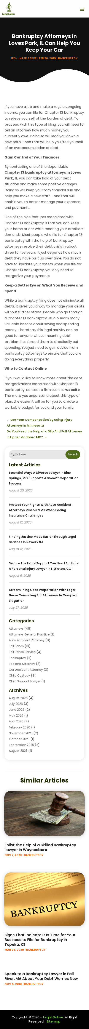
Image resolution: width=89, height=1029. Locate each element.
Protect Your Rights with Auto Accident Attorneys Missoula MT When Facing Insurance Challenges (40, 510)
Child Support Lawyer (24, 681)
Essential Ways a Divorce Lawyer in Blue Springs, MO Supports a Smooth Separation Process (43, 478)
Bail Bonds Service (22, 652)
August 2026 (18, 698)
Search (73, 454)
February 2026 (19, 727)
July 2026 (16, 704)
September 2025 (21, 745)
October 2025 (19, 739)
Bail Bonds (16, 646)
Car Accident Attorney (26, 669)
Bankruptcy (68, 58)
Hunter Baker (26, 58)
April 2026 (16, 721)
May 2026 (16, 715)
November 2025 (21, 733)
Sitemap (53, 1021)
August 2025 (18, 751)
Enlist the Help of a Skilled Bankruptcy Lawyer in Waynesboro (40, 847)
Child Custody (19, 675)
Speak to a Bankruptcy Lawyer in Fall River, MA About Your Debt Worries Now (41, 976)
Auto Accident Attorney (26, 640)
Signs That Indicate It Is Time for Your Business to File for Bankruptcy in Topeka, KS (40, 939)
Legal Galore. (53, 1017)
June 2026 (16, 709)
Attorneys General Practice (29, 634)
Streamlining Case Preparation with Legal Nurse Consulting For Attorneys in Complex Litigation (43, 595)
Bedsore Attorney (22, 664)
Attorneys (16, 628)
